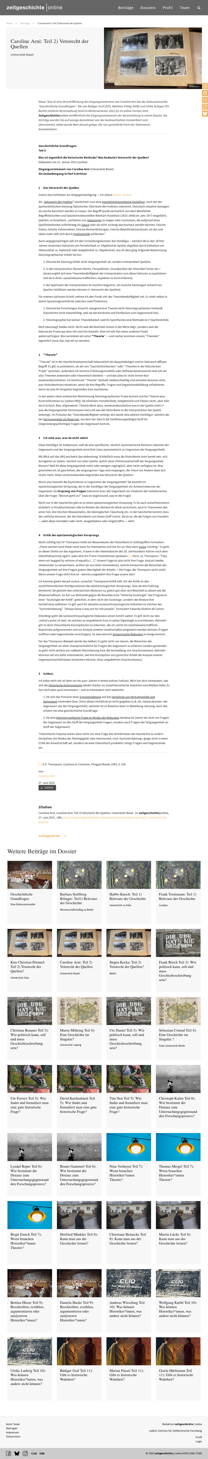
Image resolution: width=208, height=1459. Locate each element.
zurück (49, 787)
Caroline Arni (47, 776)
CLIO (34, 1453)
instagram (26, 1453)
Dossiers (148, 7)
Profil (168, 7)
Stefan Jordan (122, 195)
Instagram (205, 107)
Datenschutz (13, 1436)
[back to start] (34, 7)
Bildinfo (193, 86)
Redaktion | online (182, 1424)
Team (185, 7)
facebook (10, 1453)
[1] (130, 556)
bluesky (205, 113)
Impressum (12, 1432)
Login (199, 1441)
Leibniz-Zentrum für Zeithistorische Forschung (175, 1430)
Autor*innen (13, 1424)
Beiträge (126, 7)
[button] (205, 86)
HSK (42, 1453)
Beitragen (11, 1428)
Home (9, 23)
